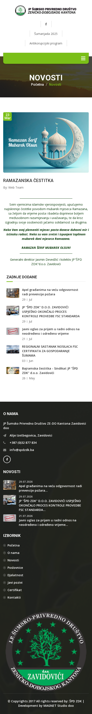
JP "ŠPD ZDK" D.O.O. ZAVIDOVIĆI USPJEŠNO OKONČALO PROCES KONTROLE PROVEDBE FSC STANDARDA (51, 311)
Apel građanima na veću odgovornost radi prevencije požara (50, 292)
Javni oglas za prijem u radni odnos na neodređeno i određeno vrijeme (51, 331)
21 (23, 339)
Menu (83, 58)
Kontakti (14, 597)
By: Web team (13, 187)
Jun (31, 361)
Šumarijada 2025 (46, 34)
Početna (37, 84)
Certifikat (14, 590)
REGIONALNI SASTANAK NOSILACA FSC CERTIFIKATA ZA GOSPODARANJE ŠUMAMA (50, 350)
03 (23, 361)
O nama (13, 553)
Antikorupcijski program (46, 43)
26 (23, 378)
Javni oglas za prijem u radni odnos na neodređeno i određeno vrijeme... (47, 522)
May (32, 378)
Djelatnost (15, 575)
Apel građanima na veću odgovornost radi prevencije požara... (50, 488)
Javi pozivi (14, 582)
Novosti (55, 84)
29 (23, 299)
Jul (30, 299)
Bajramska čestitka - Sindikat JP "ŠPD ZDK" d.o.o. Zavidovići (50, 370)
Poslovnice (15, 568)
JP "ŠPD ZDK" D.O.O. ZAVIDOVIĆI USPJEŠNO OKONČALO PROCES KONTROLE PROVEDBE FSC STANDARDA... (50, 505)
